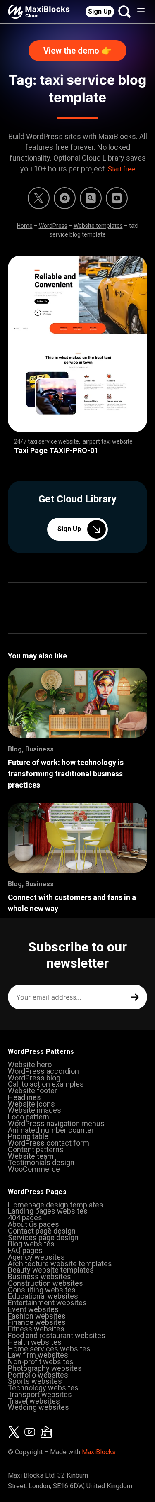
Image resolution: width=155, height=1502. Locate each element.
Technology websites (43, 1387)
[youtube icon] (30, 1432)
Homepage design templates (55, 1204)
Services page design (43, 1237)
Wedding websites (38, 1407)
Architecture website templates (60, 1263)
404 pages (25, 1217)
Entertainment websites (47, 1302)
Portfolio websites (38, 1374)
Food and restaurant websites (56, 1335)
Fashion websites (37, 1316)
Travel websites (34, 1401)
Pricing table (28, 1136)
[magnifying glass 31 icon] (91, 198)
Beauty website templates (51, 1269)
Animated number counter (51, 1130)
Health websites (35, 1342)
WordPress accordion (43, 1071)
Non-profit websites (41, 1361)
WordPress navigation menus (56, 1123)
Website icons (31, 1104)
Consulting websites (42, 1289)
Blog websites (31, 1243)
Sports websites (35, 1381)
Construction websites (45, 1283)
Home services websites (49, 1348)
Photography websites (45, 1368)
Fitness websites (36, 1328)
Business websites (39, 1276)
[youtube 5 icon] (117, 198)
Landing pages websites (48, 1211)
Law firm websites (38, 1355)
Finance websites (37, 1322)
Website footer (32, 1090)
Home (25, 225)
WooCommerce (34, 1169)
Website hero (30, 1064)
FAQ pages (25, 1250)
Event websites (33, 1309)
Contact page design (42, 1230)
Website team (31, 1156)
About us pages (33, 1224)
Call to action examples (46, 1084)
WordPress (53, 225)
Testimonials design (41, 1162)
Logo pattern (28, 1116)
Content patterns (36, 1149)
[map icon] (46, 1432)
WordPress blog (34, 1077)
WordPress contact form (48, 1143)
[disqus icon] (65, 198)
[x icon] (39, 198)
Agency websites (36, 1257)
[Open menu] (141, 11)
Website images (34, 1110)
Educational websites (43, 1296)
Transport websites (40, 1394)
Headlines (24, 1097)
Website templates (98, 225)
